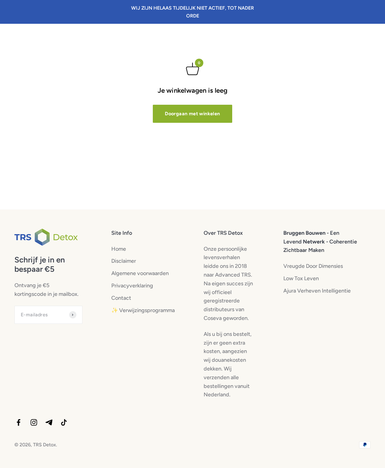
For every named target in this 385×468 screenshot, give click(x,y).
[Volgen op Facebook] (18, 422)
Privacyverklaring (132, 285)
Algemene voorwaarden (140, 273)
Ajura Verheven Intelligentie (317, 290)
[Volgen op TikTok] (64, 422)
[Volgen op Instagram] (34, 422)
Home (118, 249)
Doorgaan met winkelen (192, 113)
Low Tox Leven (301, 278)
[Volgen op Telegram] (49, 422)
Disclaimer (123, 261)
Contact (121, 298)
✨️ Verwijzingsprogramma (143, 310)
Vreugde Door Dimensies (313, 266)
